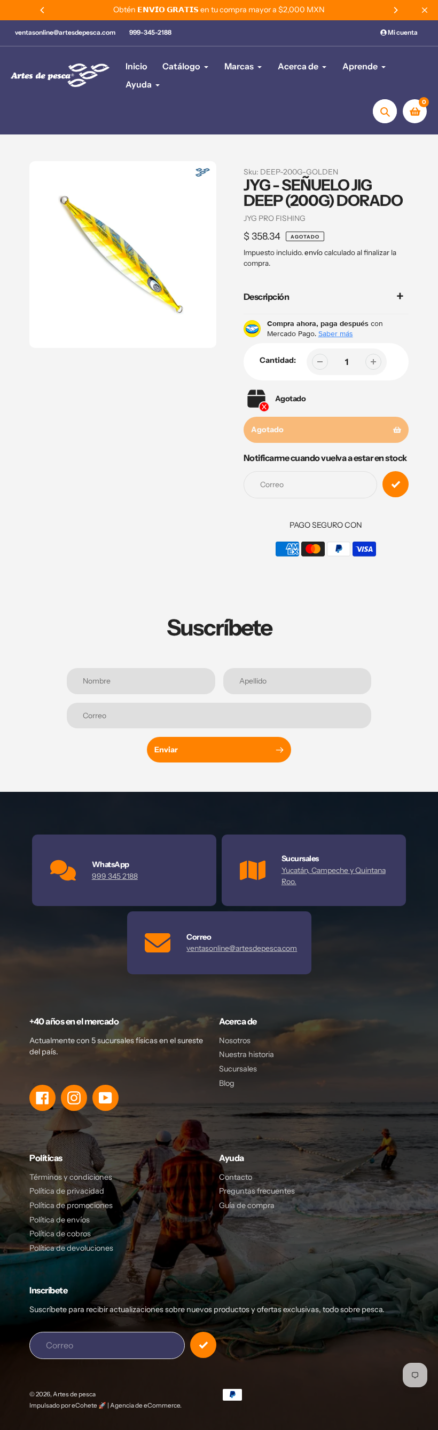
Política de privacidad (66, 1191)
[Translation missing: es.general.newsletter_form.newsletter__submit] (203, 1345)
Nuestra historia (246, 1054)
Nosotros (235, 1040)
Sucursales (238, 1069)
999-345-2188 (150, 32)
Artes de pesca (74, 1394)
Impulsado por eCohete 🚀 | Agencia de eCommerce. (105, 1405)
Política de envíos (59, 1220)
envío (314, 252)
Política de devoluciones (71, 1248)
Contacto (235, 1177)
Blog (226, 1083)
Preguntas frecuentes (257, 1191)
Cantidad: (278, 360)
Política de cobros (60, 1233)
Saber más (335, 333)
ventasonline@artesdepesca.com (65, 32)
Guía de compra (247, 1205)
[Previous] (42, 10)
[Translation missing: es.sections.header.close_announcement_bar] (424, 10)
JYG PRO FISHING (275, 218)
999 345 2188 (115, 876)
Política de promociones (71, 1205)
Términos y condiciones (70, 1177)
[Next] (395, 10)
